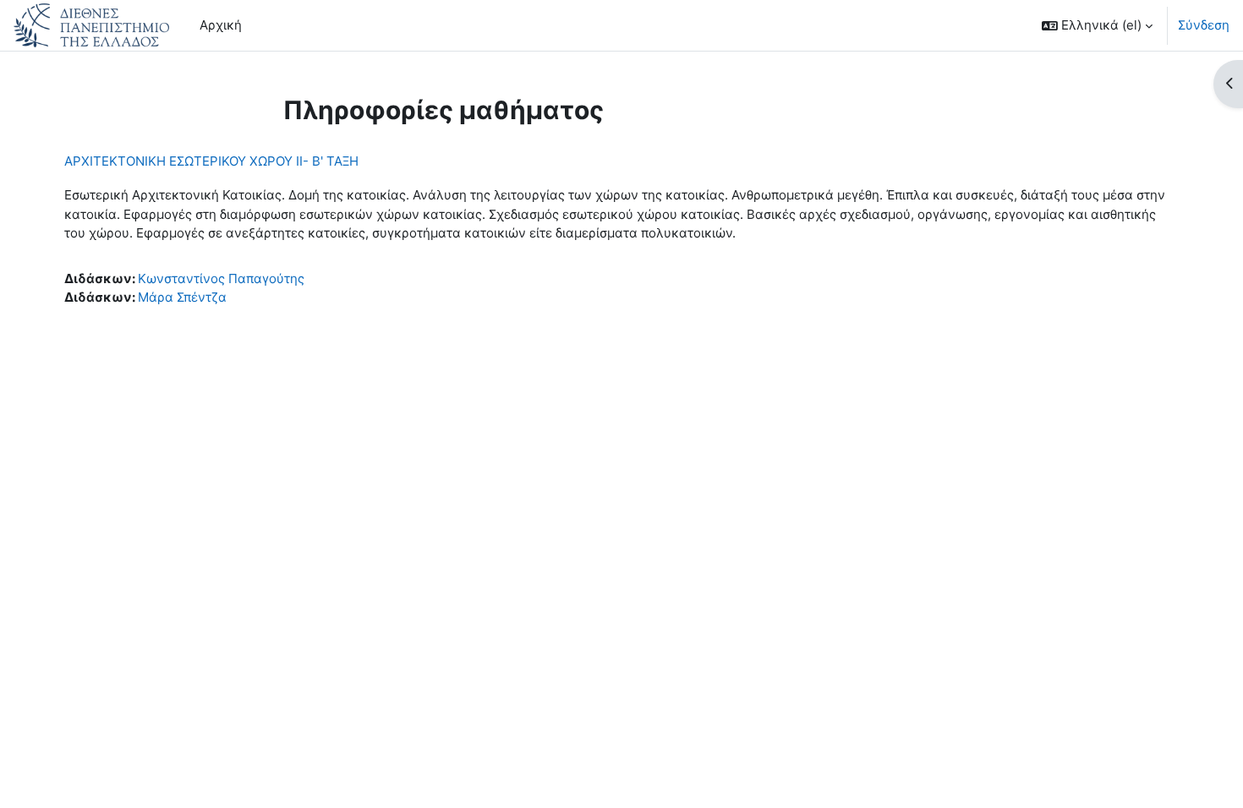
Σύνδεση (1203, 25)
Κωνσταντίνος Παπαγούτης (221, 278)
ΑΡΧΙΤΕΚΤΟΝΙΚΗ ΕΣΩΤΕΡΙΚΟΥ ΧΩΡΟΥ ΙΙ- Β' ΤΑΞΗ (211, 161)
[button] (1097, 25)
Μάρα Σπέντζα (182, 297)
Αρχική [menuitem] (221, 25)
